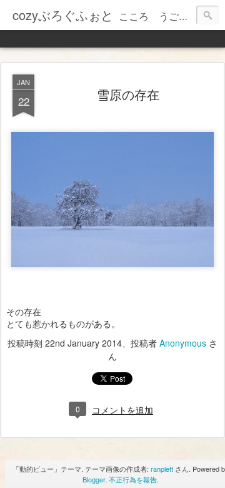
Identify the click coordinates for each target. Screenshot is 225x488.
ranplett (162, 469)
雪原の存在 (128, 94)
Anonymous (182, 343)
